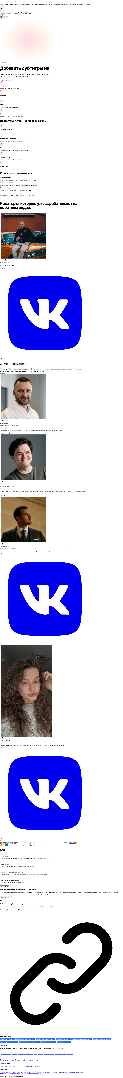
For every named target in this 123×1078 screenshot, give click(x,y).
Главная (2, 1066)
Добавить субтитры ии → (7, 1039)
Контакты (32, 1066)
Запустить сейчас (6, 80)
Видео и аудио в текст (19, 1066)
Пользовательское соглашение (9, 1072)
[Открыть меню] (1, 9)
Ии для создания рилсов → (64, 1042)
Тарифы (28, 1066)
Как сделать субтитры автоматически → (81, 1039)
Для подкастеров (38, 1054)
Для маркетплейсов (48, 1054)
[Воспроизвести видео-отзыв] (5, 218)
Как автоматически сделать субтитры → (24, 1039)
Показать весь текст (5, 897)
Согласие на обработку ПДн (52, 1072)
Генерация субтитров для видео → (102, 1039)
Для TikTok (14, 1054)
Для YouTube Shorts (5, 1054)
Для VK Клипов (21, 1054)
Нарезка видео (8, 1066)
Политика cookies (65, 1072)
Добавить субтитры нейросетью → (9, 1042)
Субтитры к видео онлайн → (48, 1042)
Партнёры (38, 1066)
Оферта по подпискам (24, 1072)
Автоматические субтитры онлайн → (45, 1039)
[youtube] (1, 496)
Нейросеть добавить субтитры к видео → (29, 1042)
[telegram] (1, 359)
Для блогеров (29, 1054)
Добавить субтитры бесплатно (8, 910)
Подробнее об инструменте (27, 910)
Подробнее (87, 4)
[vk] (45, 357)
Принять (2, 7)
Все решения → (68, 1054)
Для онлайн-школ (59, 1054)
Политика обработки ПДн (37, 1072)
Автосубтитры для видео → (63, 1039)
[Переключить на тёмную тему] (1, 15)
